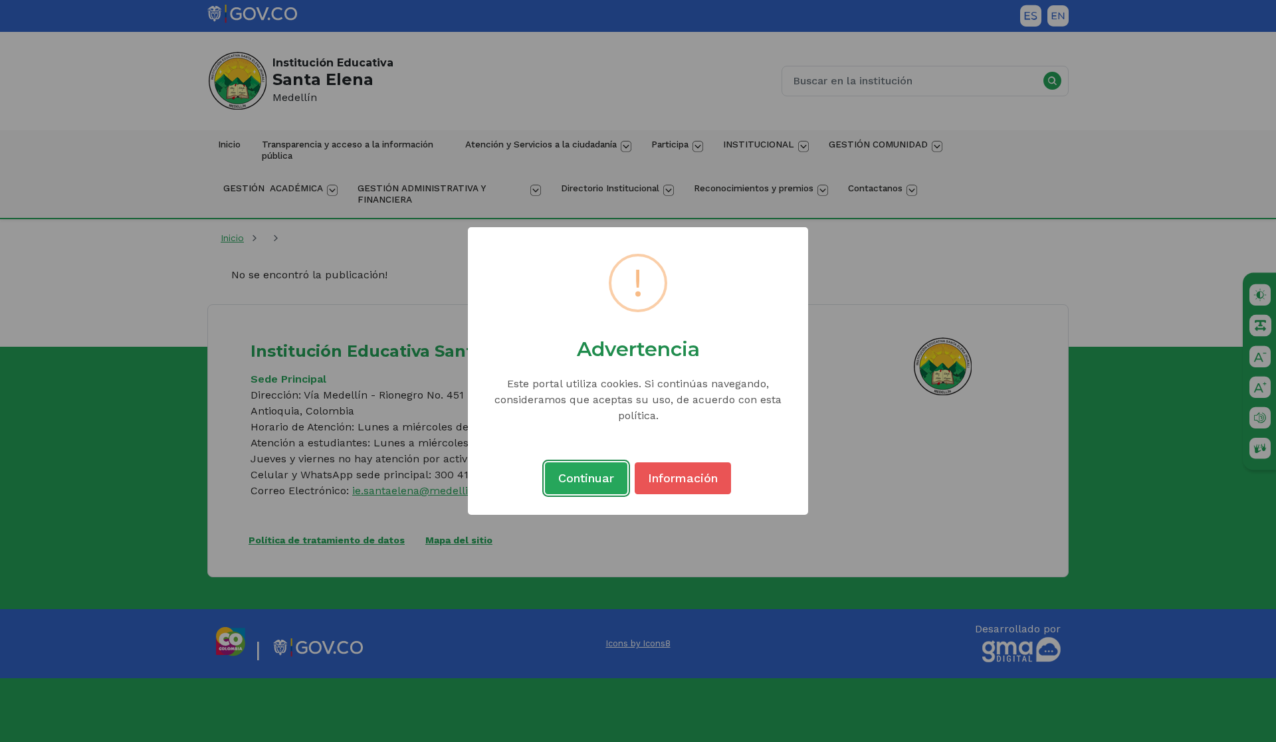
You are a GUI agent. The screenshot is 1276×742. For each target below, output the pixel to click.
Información (683, 478)
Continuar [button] (586, 478)
